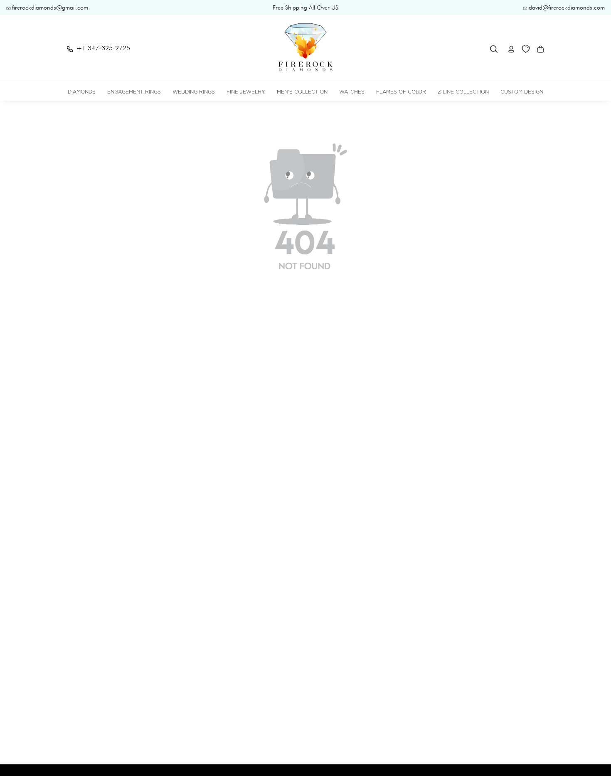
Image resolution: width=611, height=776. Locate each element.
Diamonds (82, 92)
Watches (352, 92)
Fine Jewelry (246, 92)
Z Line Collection (463, 92)
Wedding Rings (193, 92)
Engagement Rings (134, 92)
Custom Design (521, 92)
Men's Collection (302, 92)
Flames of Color (401, 92)
